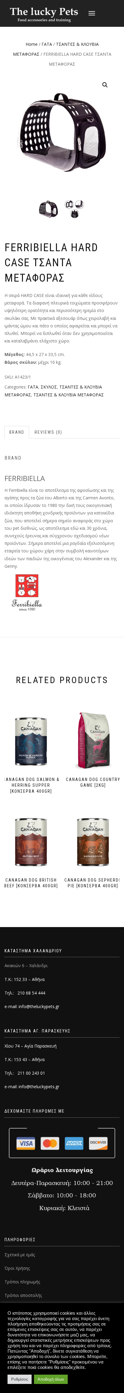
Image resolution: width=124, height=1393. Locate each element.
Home (32, 44)
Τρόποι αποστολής (23, 1295)
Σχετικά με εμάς (20, 1254)
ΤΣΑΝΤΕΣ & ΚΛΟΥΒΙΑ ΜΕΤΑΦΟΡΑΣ (68, 395)
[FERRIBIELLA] (27, 592)
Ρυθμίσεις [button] (19, 1379)
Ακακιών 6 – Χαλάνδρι (26, 965)
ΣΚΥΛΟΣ (49, 387)
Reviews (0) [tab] (48, 432)
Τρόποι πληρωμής (22, 1282)
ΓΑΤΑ (47, 44)
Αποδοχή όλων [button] (51, 1379)
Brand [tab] (16, 432)
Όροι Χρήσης (17, 1268)
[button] (105, 85)
